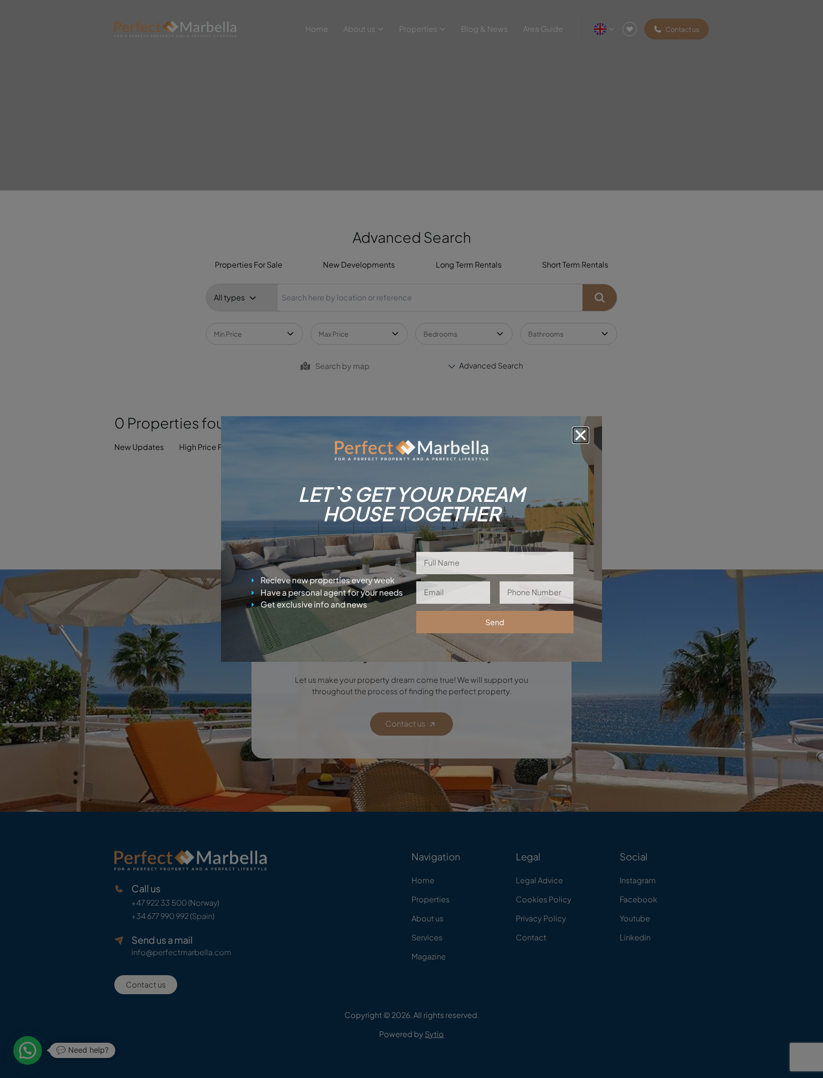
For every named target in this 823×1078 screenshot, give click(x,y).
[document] (411, 539)
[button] (580, 435)
